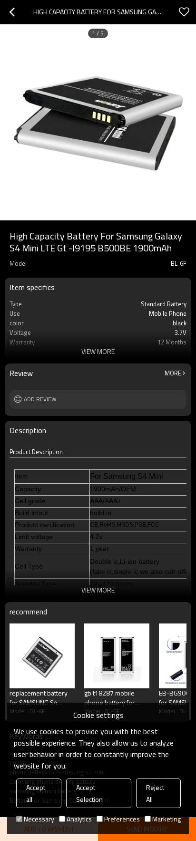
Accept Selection (89, 793)
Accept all (35, 793)
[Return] (12, 12)
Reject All (155, 793)
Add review (40, 399)
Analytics (79, 819)
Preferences (122, 819)
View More (98, 351)
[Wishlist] (184, 12)
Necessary (39, 819)
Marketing (166, 819)
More (173, 373)
